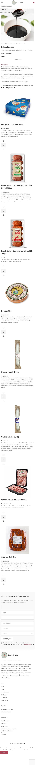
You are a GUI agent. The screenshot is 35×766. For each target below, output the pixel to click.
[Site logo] (17, 2)
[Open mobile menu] (2, 2)
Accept (4, 752)
